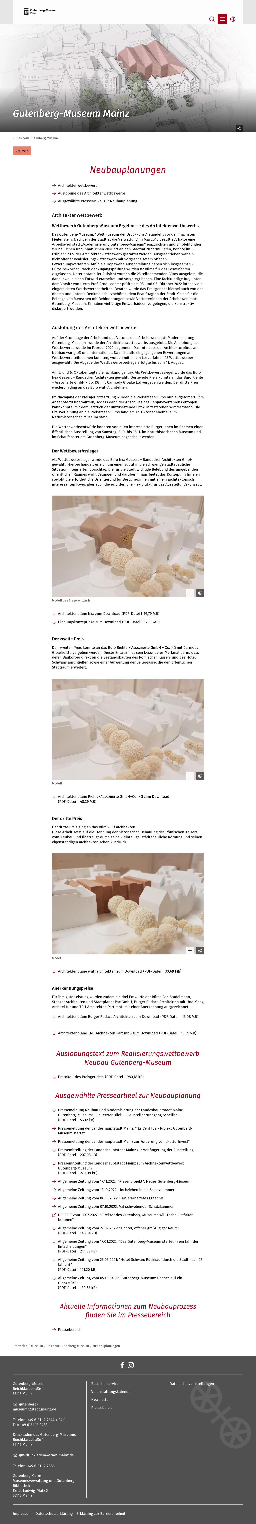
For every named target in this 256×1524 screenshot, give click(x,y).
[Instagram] (130, 1365)
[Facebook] (121, 1365)
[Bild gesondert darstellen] (189, 593)
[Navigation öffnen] (222, 19)
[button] (22, 150)
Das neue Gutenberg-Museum (37, 138)
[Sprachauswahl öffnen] (233, 19)
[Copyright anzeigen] (238, 128)
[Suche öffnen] (212, 19)
